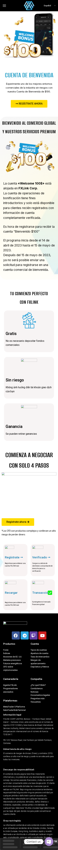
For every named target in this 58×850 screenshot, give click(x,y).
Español (47, 5)
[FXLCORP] (29, 5)
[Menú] (4, 6)
